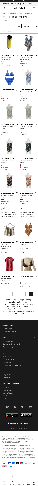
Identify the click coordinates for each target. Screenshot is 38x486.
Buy (4, 338)
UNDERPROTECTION (15, 13)
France (4, 476)
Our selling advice (9, 359)
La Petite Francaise (11, 304)
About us (6, 387)
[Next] (24, 294)
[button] (34, 8)
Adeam (7, 300)
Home (4, 13)
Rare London (25, 309)
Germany (26, 476)
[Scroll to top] (31, 294)
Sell (4, 353)
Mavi (19, 307)
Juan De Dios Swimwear (18, 302)
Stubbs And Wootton (25, 311)
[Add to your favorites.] (17, 55)
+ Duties (25, 64)
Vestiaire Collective (11, 384)
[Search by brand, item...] (4, 8)
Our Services (8, 325)
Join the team (7, 396)
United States (19, 476)
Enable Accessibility (19, 1)
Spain (31, 476)
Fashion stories (8, 399)
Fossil (15, 300)
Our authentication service (12, 344)
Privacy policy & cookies (18, 428)
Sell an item (7, 362)
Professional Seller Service (12, 365)
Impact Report (8, 393)
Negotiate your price (8, 212)
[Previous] (14, 294)
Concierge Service (9, 331)
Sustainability (7, 390)
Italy (35, 476)
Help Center (7, 375)
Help (4, 371)
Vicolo (23, 313)
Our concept (7, 329)
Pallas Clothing (12, 309)
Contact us (7, 378)
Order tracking (8, 341)
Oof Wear (26, 307)
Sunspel (15, 313)
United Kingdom (11, 476)
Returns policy (8, 347)
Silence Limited (9, 311)
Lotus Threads (26, 304)
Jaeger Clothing (25, 300)
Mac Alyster (10, 307)
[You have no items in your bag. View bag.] (34, 8)
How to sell (7, 356)
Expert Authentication (27, 212)
